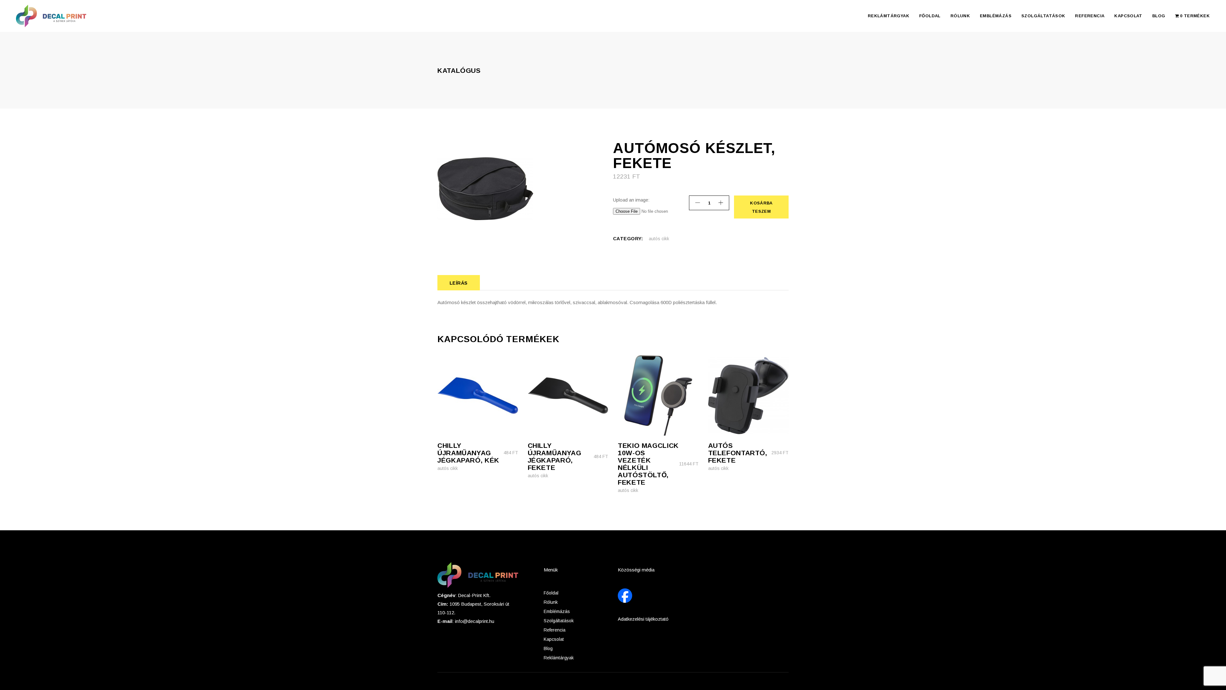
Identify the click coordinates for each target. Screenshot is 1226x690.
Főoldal (551, 592)
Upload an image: (631, 200)
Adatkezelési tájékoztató (643, 619)
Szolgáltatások (559, 620)
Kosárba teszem (760, 207)
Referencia (554, 629)
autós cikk (659, 238)
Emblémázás (557, 611)
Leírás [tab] (459, 283)
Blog (548, 648)
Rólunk (551, 602)
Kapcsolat (554, 639)
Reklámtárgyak (559, 657)
